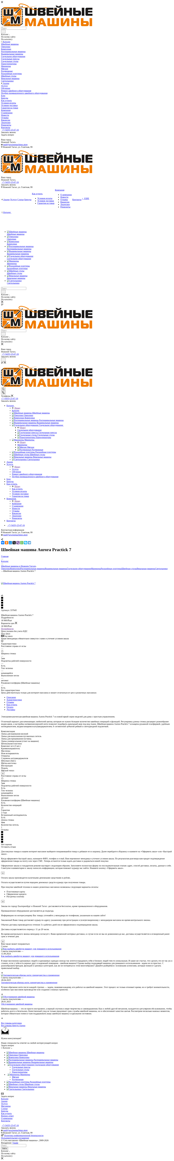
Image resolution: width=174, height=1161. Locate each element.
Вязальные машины (146, 568)
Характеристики (14, 700)
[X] (14, 542)
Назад (17, 408)
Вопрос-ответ (7, 1116)
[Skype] (25, 542)
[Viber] (18, 542)
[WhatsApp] (21, 542)
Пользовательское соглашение (15, 1138)
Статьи (4, 1108)
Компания (16, 503)
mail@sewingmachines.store (15, 144)
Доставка (11, 709)
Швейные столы (129, 568)
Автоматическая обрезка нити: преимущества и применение (29, 982)
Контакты (5, 1121)
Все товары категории (11, 1023)
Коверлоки (15, 568)
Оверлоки (5, 568)
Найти (4, 1148)
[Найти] (3, 31)
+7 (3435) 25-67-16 (10, 130)
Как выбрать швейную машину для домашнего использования (30, 956)
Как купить (17, 489)
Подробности (7, 629)
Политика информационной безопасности (24, 1135)
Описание (11, 697)
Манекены (22, 445)
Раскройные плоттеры (111, 568)
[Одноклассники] (6, 542)
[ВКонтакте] (2, 542)
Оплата (10, 707)
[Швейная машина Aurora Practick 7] (18, 583)
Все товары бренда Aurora (13, 1025)
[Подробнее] (2, 973)
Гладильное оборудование (29, 430)
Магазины (6, 1106)
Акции (4, 1101)
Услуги (15, 469)
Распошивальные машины (32, 568)
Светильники (161, 568)
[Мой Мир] (10, 542)
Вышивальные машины (56, 568)
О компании (7, 1118)
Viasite (15, 1143)
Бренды (4, 1111)
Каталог (15, 410)
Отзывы (10, 702)
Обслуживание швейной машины (16, 1004)
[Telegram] (29, 542)
